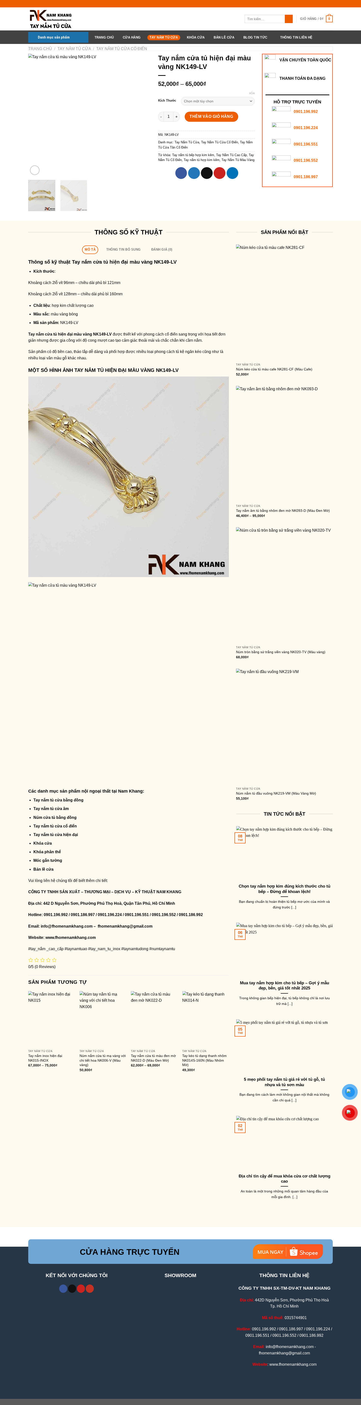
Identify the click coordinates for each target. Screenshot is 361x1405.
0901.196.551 (306, 144)
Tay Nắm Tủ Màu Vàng (238, 160)
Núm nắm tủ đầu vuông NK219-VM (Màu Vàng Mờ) (276, 793)
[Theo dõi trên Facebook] (63, 1288)
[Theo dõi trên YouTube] (90, 1288)
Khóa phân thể (47, 852)
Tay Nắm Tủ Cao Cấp (231, 155)
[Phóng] (35, 170)
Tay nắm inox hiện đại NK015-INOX (45, 1058)
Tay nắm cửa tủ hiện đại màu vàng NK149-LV (124, 262)
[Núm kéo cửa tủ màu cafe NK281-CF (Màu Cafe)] (284, 302)
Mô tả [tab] (90, 249)
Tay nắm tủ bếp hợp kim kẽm (193, 155)
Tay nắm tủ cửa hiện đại (55, 835)
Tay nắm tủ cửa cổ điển (55, 826)
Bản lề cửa (43, 869)
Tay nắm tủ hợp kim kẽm (202, 160)
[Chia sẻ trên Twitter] (194, 173)
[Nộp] (289, 19)
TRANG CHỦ (104, 37)
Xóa (252, 93)
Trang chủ (40, 49)
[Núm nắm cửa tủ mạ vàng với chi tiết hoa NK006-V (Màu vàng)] (103, 1019)
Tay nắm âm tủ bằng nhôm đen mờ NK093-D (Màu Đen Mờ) (283, 511)
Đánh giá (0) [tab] (161, 249)
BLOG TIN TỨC (255, 37)
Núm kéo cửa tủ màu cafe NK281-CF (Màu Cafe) (274, 369)
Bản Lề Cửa (224, 37)
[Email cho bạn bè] (207, 173)
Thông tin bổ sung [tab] (123, 249)
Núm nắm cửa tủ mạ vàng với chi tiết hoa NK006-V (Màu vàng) (103, 1060)
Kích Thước (167, 100)
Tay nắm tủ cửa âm (51, 809)
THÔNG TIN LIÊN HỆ (296, 37)
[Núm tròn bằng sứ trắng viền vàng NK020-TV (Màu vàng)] (284, 585)
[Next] (142, 115)
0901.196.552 (306, 160)
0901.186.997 (306, 177)
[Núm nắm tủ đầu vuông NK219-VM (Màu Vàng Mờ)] (284, 726)
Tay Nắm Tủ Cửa (164, 37)
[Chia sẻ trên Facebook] (181, 173)
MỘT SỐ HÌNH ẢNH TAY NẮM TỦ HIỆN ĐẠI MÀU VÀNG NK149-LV (103, 370)
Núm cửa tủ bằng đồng (55, 817)
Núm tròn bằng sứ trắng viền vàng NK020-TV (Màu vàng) (280, 652)
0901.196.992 (306, 111)
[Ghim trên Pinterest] (219, 173)
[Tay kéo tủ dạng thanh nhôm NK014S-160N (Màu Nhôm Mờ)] (205, 1019)
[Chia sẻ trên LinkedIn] (232, 173)
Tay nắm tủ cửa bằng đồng (58, 800)
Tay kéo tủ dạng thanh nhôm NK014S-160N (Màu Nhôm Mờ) (204, 1060)
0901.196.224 (306, 128)
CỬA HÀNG (131, 37)
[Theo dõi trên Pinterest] (81, 1288)
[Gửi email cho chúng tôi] (72, 1288)
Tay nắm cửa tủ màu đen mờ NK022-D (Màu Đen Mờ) (153, 1058)
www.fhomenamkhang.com (71, 937)
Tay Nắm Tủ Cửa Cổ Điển (121, 49)
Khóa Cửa (196, 37)
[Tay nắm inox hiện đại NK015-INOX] (51, 1019)
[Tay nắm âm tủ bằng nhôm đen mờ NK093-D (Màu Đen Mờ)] (284, 444)
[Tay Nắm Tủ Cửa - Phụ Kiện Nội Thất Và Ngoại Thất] (52, 18)
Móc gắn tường (47, 860)
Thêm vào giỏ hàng (211, 116)
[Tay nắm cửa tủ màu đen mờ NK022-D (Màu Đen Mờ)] (154, 1019)
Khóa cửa (42, 843)
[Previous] (36, 115)
